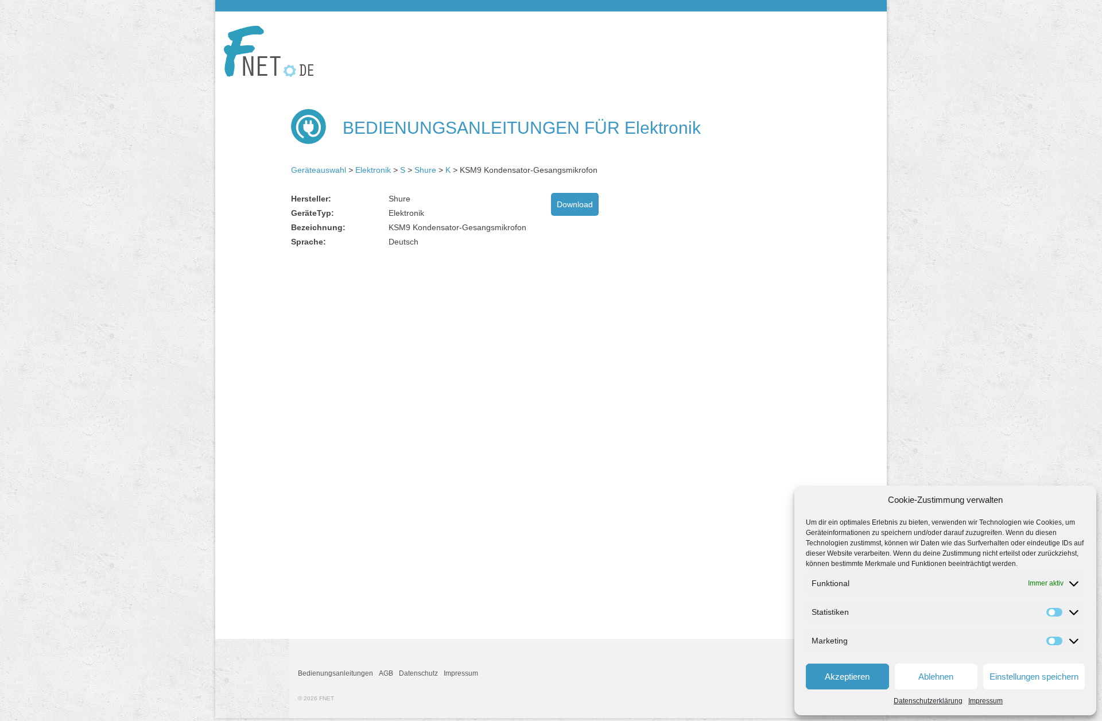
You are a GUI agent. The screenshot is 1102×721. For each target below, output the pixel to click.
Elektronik (373, 170)
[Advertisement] (387, 345)
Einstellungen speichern (1034, 676)
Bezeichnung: (318, 227)
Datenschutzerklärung (928, 701)
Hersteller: (311, 198)
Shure (425, 170)
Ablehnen (935, 676)
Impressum (985, 701)
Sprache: (308, 241)
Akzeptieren (847, 676)
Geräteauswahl (318, 170)
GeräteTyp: (312, 213)
